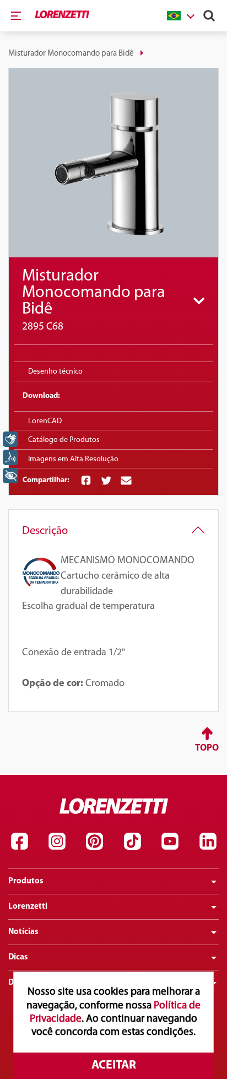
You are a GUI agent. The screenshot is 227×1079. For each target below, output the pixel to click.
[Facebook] (19, 841)
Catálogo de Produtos (64, 440)
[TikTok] (132, 841)
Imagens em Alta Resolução (73, 459)
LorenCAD (45, 421)
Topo (207, 748)
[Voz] (10, 457)
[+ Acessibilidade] (10, 475)
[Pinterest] (95, 841)
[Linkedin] (208, 841)
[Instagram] (57, 841)
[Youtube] (170, 841)
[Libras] (10, 439)
